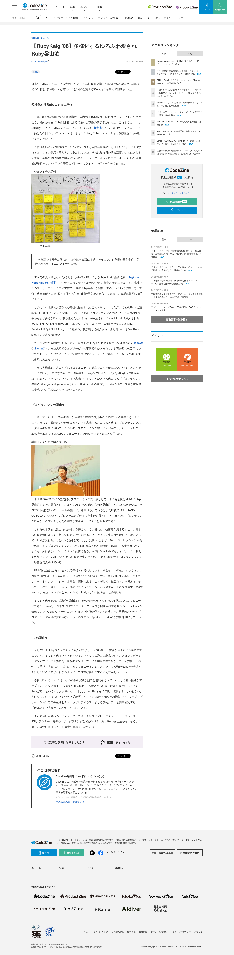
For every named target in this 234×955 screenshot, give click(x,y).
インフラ (88, 18)
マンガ (179, 18)
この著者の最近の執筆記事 (70, 802)
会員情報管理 (118, 931)
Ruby (35, 71)
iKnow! (138, 343)
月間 (190, 53)
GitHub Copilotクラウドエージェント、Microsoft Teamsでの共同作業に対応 (179, 82)
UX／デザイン (163, 18)
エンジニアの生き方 (109, 18)
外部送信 (198, 931)
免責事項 (131, 931)
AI (47, 18)
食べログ (39, 348)
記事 (72, 7)
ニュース (60, 7)
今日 (164, 53)
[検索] (38, 17)
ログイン (179, 210)
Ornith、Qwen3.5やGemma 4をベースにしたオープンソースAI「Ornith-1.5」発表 (179, 142)
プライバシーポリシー (180, 931)
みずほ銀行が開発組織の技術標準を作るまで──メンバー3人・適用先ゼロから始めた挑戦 (179, 72)
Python (129, 18)
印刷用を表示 (43, 756)
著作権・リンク (101, 931)
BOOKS (99, 7)
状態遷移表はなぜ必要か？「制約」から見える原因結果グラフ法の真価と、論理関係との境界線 (179, 152)
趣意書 (98, 128)
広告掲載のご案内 (189, 853)
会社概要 (143, 931)
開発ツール (144, 18)
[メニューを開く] (14, 7)
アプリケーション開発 (65, 18)
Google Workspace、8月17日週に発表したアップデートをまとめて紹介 (179, 62)
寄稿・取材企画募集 (162, 853)
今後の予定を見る (178, 378)
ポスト (123, 71)
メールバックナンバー (179, 193)
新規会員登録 (178, 201)
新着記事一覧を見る (177, 319)
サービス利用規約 (159, 931)
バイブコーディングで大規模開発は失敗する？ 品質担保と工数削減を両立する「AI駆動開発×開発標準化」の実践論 (176, 253)
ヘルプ (87, 931)
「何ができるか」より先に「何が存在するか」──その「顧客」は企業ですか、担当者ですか (176, 269)
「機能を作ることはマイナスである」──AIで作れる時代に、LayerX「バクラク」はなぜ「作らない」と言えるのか (179, 92)
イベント (85, 7)
